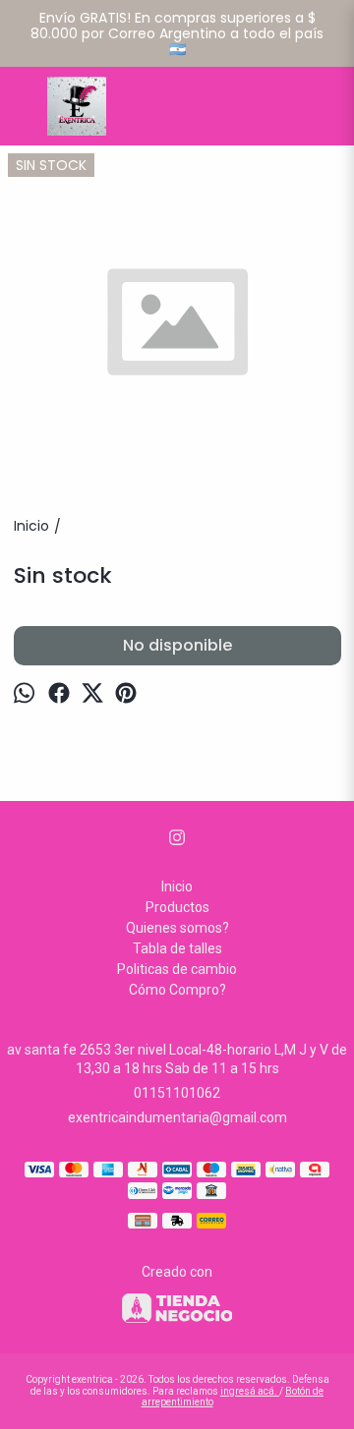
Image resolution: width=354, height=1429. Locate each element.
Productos (177, 907)
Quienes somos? (177, 928)
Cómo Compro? (177, 990)
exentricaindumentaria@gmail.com (177, 1117)
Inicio (177, 886)
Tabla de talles (177, 948)
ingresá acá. (249, 1391)
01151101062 (177, 1093)
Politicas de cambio (177, 969)
